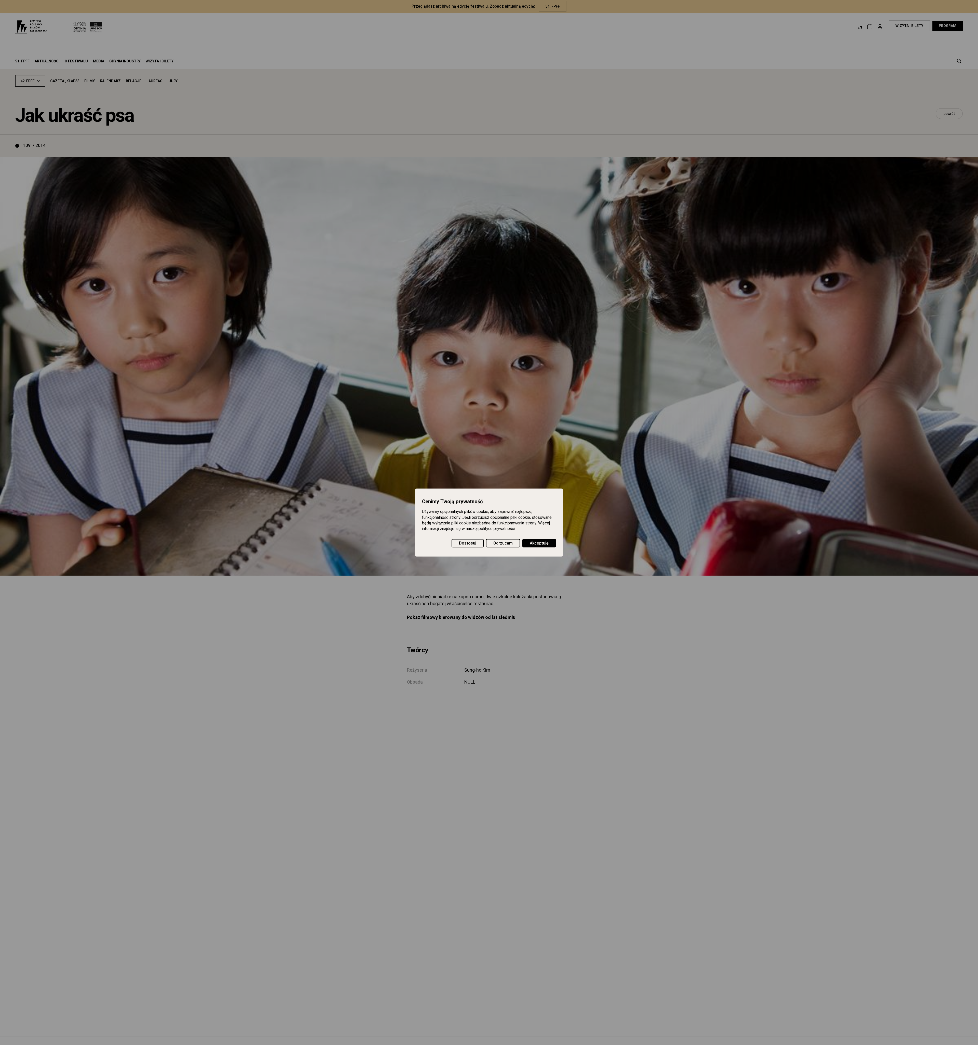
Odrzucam (503, 543)
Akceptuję (539, 543)
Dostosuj (467, 543)
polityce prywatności (497, 529)
